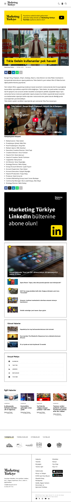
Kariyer (54, 462)
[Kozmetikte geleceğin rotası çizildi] (27, 397)
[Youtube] (46, 499)
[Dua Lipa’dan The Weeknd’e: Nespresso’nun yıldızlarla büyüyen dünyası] (12, 337)
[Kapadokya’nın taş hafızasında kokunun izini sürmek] (12, 329)
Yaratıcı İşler (39, 467)
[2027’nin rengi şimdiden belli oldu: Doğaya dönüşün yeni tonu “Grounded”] (12, 291)
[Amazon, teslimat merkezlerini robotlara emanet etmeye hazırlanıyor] (12, 300)
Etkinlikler (35, 437)
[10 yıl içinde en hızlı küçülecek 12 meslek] (12, 344)
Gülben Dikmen (57, 414)
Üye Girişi (55, 464)
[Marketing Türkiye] (13, 3)
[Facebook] (36, 499)
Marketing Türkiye (9, 67)
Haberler (7, 403)
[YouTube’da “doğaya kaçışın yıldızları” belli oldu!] (43, 397)
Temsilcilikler (22, 437)
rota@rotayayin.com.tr (10, 484)
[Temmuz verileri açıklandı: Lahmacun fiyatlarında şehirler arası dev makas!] (60, 397)
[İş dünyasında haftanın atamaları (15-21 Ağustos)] (11, 397)
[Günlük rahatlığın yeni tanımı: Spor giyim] (12, 310)
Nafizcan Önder (8, 412)
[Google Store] (57, 476)
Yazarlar (38, 462)
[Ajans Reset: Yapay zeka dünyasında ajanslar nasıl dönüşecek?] (12, 282)
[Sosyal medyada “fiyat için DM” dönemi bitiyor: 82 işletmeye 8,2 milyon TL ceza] (35, 261)
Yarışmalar (9, 437)
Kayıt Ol (54, 467)
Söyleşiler (38, 464)
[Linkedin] (49, 499)
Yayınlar (46, 437)
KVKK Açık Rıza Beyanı (43, 476)
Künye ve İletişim (41, 473)
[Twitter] (39, 498)
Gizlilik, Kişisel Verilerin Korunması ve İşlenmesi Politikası (42, 485)
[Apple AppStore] (57, 472)
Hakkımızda (39, 471)
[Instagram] (42, 499)
